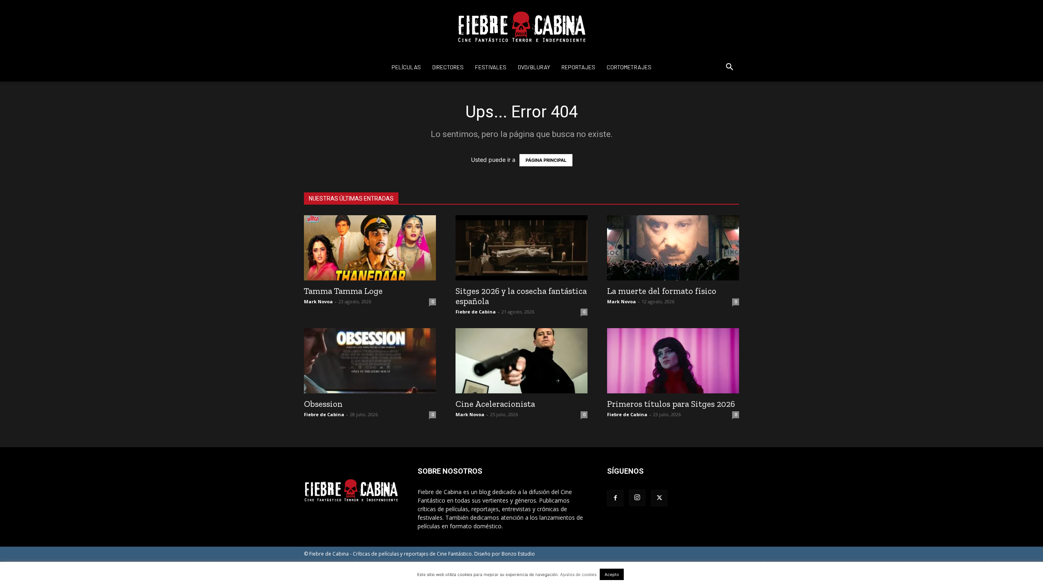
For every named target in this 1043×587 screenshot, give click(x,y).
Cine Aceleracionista (495, 404)
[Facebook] (615, 498)
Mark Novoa (318, 301)
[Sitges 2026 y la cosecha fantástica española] (521, 247)
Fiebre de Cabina (475, 312)
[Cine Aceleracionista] (521, 360)
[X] (659, 498)
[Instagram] (637, 498)
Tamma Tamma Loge (343, 291)
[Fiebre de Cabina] (521, 27)
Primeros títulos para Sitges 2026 (671, 404)
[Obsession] (370, 360)
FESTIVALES (490, 67)
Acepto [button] (612, 574)
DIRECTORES (448, 67)
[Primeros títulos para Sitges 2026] (673, 360)
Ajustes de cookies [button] (578, 574)
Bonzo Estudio (518, 553)
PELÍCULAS (406, 67)
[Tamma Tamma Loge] (370, 247)
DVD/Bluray (534, 67)
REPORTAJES (578, 67)
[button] (729, 68)
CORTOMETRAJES (629, 67)
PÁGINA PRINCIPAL (546, 160)
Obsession (323, 404)
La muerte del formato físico (661, 291)
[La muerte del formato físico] (673, 247)
